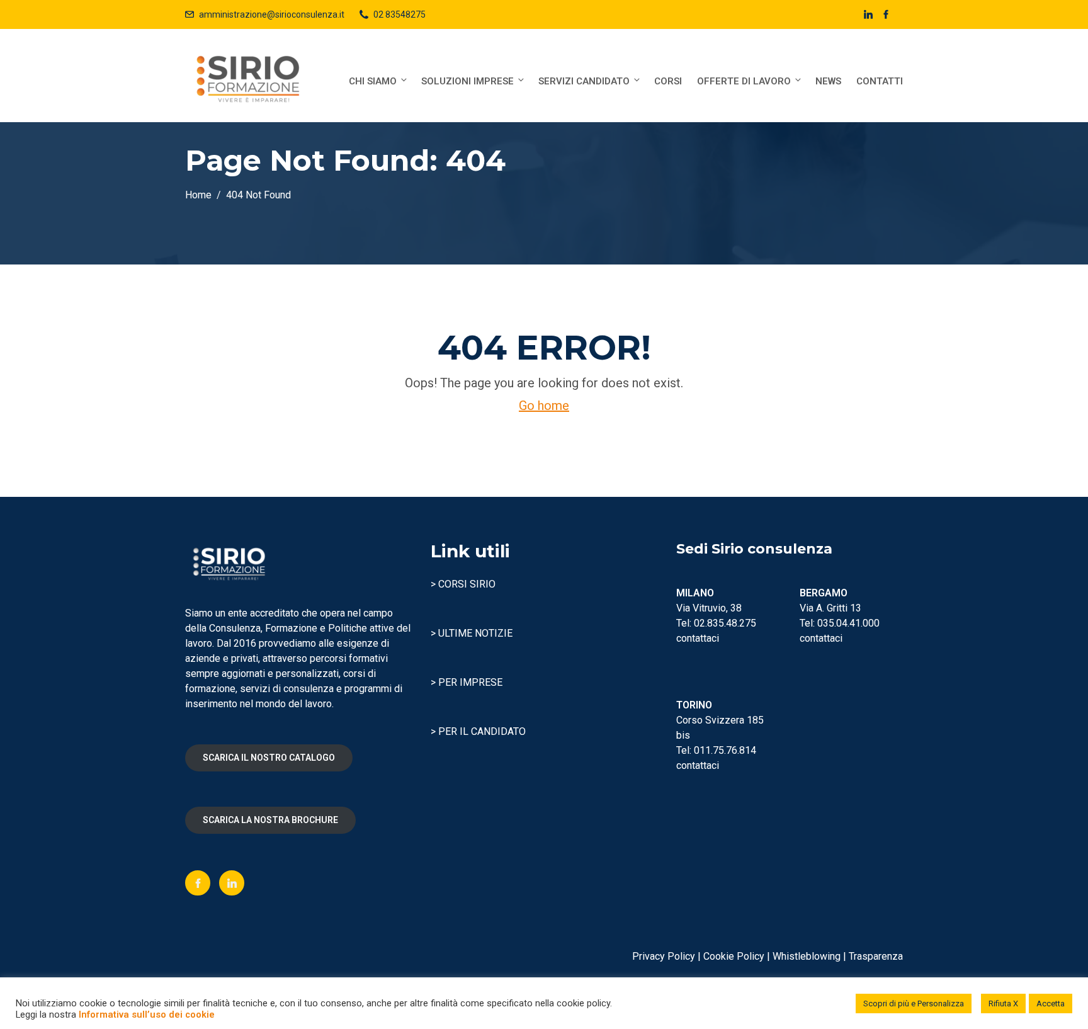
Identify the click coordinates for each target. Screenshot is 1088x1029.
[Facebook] (197, 882)
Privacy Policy (663, 956)
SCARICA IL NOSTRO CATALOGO (269, 758)
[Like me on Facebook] (885, 14)
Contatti (879, 81)
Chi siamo (373, 81)
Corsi (668, 81)
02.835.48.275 (725, 623)
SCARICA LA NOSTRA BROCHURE (270, 820)
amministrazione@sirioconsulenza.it (271, 14)
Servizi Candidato (584, 81)
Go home (544, 405)
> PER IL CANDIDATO (478, 731)
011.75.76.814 (725, 750)
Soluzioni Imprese (467, 81)
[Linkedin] (231, 882)
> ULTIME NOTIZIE (472, 633)
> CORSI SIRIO (463, 584)
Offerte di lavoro (744, 81)
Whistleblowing (807, 956)
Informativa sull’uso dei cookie (147, 1014)
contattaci (697, 638)
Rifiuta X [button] (1003, 1003)
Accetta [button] (1050, 1003)
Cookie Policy (733, 956)
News (828, 81)
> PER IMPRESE (466, 682)
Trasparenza (876, 956)
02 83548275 (399, 14)
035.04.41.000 (848, 623)
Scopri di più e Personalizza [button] (913, 1003)
